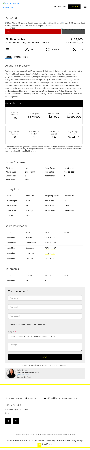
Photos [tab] (17, 56)
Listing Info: (12, 189)
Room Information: (16, 226)
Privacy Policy (50, 441)
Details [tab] (8, 56)
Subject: (11, 332)
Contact (74, 6)
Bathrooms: (12, 268)
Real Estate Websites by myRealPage (70, 441)
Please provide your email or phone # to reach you (27, 324)
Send (45, 357)
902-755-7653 (60, 6)
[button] (60, 6)
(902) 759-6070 (23, 374)
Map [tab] (25, 56)
